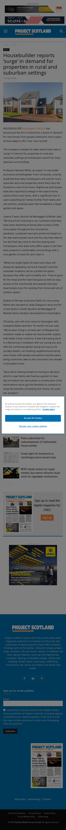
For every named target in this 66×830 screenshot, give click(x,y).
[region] (33, 415)
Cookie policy (49, 409)
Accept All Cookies (33, 418)
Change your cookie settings (33, 426)
